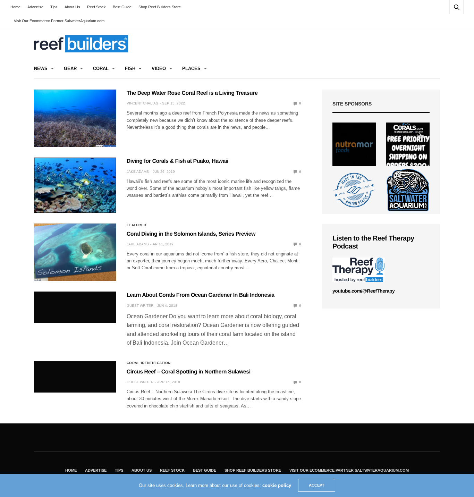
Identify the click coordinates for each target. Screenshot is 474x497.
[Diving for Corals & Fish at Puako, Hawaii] (75, 185)
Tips (54, 7)
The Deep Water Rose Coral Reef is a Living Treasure (192, 93)
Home (15, 7)
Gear (70, 68)
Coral (101, 68)
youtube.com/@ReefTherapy (363, 291)
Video (159, 68)
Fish (130, 68)
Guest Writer (140, 306)
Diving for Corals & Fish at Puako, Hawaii (177, 161)
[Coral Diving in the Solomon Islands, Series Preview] (75, 252)
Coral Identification (149, 363)
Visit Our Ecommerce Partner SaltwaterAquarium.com (59, 21)
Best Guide (122, 7)
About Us (72, 7)
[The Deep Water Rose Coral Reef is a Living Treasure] (75, 118)
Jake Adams (138, 172)
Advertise (35, 7)
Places (191, 68)
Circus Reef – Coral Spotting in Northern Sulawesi (189, 372)
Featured (136, 225)
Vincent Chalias (142, 103)
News (41, 68)
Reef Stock (96, 7)
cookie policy (276, 485)
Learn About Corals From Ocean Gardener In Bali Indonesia (200, 295)
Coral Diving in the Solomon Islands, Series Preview (191, 234)
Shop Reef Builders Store (159, 7)
